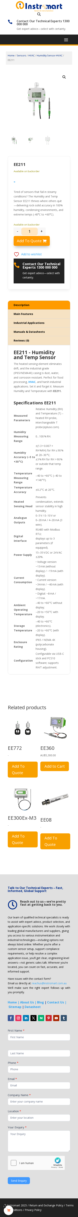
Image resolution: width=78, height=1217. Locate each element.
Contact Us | (56, 1002)
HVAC (31, 55)
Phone (13, 1063)
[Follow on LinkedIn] (26, 1018)
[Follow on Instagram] (18, 1018)
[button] (64, 77)
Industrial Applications (29, 323)
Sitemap (15, 1007)
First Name (16, 1030)
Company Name (19, 1095)
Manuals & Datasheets (29, 332)
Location (14, 1111)
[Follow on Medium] (41, 1018)
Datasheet (33, 1007)
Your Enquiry (17, 1127)
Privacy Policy (33, 1210)
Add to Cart (54, 766)
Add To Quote (29, 240)
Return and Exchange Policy (46, 1205)
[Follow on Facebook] (11, 1018)
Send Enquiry (19, 1180)
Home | (13, 1002)
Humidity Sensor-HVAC (49, 55)
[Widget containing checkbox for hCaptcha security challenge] (36, 1163)
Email (12, 1079)
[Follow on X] (33, 1018)
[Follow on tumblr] (64, 1018)
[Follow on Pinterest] (49, 1018)
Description (21, 305)
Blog (40, 1002)
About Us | (28, 1002)
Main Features (23, 314)
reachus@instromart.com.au (49, 983)
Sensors (21, 55)
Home (11, 55)
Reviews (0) (21, 340)
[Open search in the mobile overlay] (39, 14)
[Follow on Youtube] (56, 1018)
